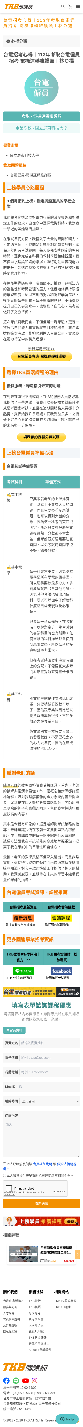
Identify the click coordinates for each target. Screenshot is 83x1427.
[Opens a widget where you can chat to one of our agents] (67, 1419)
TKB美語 (35, 1307)
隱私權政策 (10, 1331)
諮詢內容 (11, 1115)
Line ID (10, 1086)
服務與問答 (10, 1307)
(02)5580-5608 (23, 1393)
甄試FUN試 (36, 1331)
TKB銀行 (35, 1301)
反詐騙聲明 (10, 1325)
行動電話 (11, 1072)
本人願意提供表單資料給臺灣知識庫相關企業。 (40, 1175)
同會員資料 (14, 1030)
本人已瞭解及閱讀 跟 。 (39, 1166)
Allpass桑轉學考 (40, 1349)
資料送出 (41, 1203)
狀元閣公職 (36, 1319)
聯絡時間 (11, 1101)
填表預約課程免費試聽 (41, 437)
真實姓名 (11, 1043)
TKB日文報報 (38, 1337)
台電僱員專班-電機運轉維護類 (41, 356)
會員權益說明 (43, 1164)
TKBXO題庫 (62, 1307)
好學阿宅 (35, 1313)
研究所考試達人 (39, 1343)
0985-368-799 (45, 1393)
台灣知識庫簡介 (13, 1301)
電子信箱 (11, 1057)
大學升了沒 (36, 1325)
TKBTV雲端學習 (65, 1301)
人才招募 (8, 1313)
